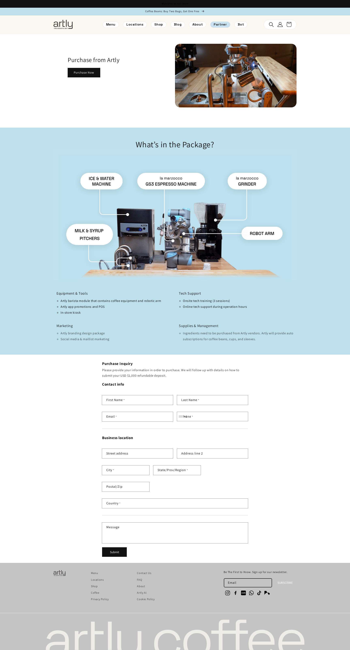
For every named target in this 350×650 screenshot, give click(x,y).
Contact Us (144, 573)
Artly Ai (141, 592)
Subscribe (285, 582)
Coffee (95, 592)
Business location (117, 438)
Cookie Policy (146, 599)
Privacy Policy (100, 599)
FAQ (139, 580)
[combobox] (183, 416)
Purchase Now (84, 72)
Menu (94, 573)
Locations (97, 580)
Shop (94, 586)
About (141, 586)
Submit (114, 552)
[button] (220, 24)
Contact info (113, 384)
